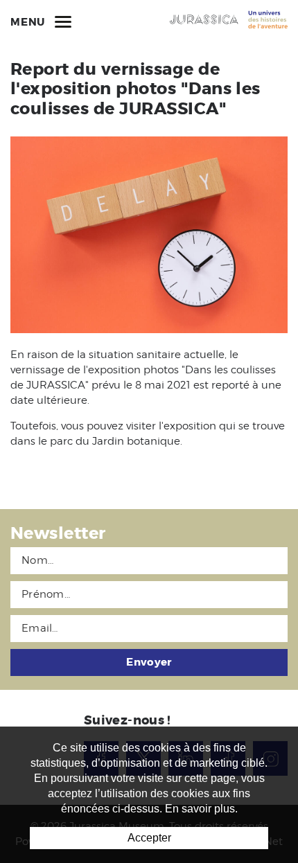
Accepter (149, 838)
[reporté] (149, 234)
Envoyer (148, 662)
